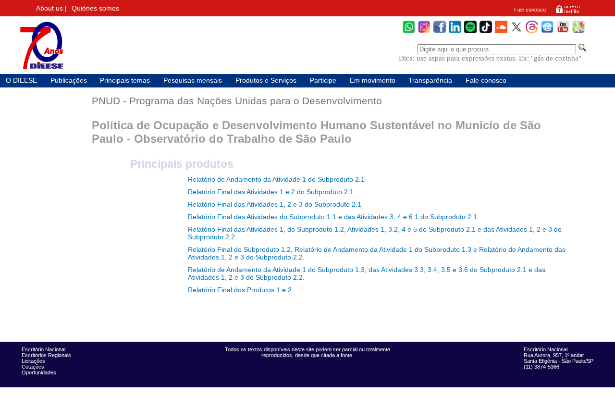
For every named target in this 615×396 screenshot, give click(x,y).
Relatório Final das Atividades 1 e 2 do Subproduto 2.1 (271, 192)
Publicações (68, 80)
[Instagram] (424, 32)
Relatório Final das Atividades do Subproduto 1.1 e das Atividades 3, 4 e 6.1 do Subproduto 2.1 (332, 217)
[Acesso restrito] (567, 12)
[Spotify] (470, 32)
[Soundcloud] (501, 32)
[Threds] (532, 32)
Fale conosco (530, 9)
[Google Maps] (578, 32)
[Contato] (547, 32)
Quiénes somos (95, 8)
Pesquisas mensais (192, 80)
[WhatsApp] (409, 32)
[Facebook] (439, 32)
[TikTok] (485, 32)
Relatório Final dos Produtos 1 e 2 (240, 290)
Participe (323, 80)
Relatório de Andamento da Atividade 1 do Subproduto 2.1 (276, 179)
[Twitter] (516, 32)
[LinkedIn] (455, 32)
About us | (51, 8)
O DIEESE (21, 80)
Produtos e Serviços (265, 80)
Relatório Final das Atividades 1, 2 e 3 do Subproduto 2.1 (274, 204)
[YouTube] (563, 32)
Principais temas (125, 80)
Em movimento (372, 80)
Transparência (430, 80)
